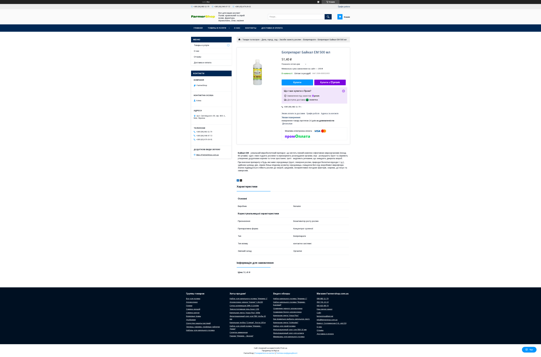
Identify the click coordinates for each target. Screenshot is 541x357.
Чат (531, 350)
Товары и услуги (217, 28)
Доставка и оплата (272, 28)
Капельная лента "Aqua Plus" (286, 315)
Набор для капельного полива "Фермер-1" (249, 299)
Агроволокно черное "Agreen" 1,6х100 (246, 302)
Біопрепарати (309, 39)
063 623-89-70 (323, 306)
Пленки (189, 306)
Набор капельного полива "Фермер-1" (290, 299)
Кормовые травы (193, 316)
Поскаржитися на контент (265, 353)
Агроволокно (192, 302)
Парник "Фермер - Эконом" (241, 336)
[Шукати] (328, 16)
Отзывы (197, 57)
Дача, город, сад (269, 39)
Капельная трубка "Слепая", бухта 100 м (248, 322)
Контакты (250, 28)
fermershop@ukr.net (325, 316)
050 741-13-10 (323, 302)
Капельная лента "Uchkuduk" (285, 322)
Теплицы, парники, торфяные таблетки (203, 327)
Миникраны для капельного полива (288, 337)
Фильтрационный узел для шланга (288, 333)
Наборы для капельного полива (200, 330)
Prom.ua (284, 348)
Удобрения (191, 320)
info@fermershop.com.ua (327, 320)
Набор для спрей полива (284, 326)
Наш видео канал (324, 309)
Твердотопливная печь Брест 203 (244, 309)
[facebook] (238, 181)
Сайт (319, 313)
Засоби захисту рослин (290, 39)
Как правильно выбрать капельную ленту (291, 319)
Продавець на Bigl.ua (270, 351)
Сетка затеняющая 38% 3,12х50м (244, 306)
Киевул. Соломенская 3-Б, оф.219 (331, 323)
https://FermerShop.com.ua (207, 155)
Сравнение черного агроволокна (287, 308)
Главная (198, 28)
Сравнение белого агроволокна (287, 312)
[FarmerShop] (203, 17)
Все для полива (193, 299)
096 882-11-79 (322, 299)
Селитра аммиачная (239, 332)
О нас (237, 28)
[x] (241, 181)
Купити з (325, 82)
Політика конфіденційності (286, 353)
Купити (297, 82)
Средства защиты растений (198, 323)
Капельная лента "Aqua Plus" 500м (245, 313)
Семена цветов (192, 313)
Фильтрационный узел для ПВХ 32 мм (290, 330)
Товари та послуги (250, 39)
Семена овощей (193, 309)
